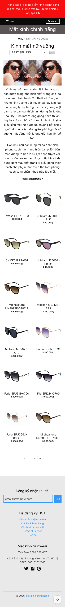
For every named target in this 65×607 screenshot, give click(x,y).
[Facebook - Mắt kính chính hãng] (33, 569)
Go (58, 499)
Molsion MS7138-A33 (48, 306)
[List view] (53, 52)
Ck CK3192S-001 (17, 260)
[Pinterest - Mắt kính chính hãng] (39, 569)
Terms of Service (32, 530)
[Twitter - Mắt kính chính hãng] (26, 569)
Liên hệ (32, 534)
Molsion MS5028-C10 (16, 350)
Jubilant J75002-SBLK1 (48, 262)
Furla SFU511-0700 (16, 393)
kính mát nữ (18, 124)
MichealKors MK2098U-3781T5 (48, 436)
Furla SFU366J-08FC (16, 436)
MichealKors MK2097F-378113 (16, 306)
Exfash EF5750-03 (17, 216)
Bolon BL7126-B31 (48, 349)
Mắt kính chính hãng (32, 29)
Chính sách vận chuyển (32, 519)
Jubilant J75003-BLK (48, 217)
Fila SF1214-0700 (48, 393)
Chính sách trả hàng (32, 523)
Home (20, 38)
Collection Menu (31, 179)
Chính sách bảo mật (32, 527)
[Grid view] (50, 52)
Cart (54, 21)
